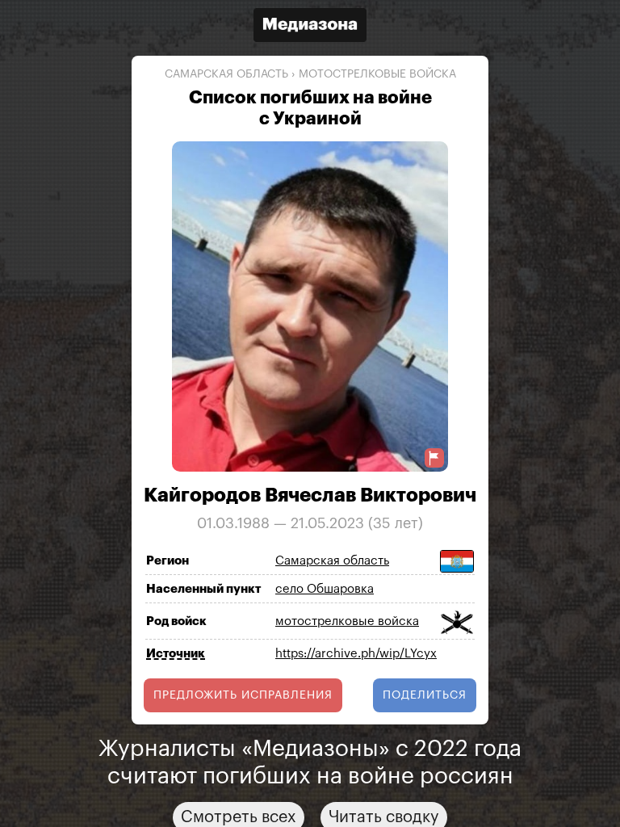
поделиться (425, 695)
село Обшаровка (324, 589)
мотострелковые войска (377, 74)
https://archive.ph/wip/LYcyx (356, 654)
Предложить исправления (243, 695)
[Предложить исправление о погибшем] (434, 458)
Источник (175, 654)
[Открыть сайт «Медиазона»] (310, 27)
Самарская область (226, 74)
